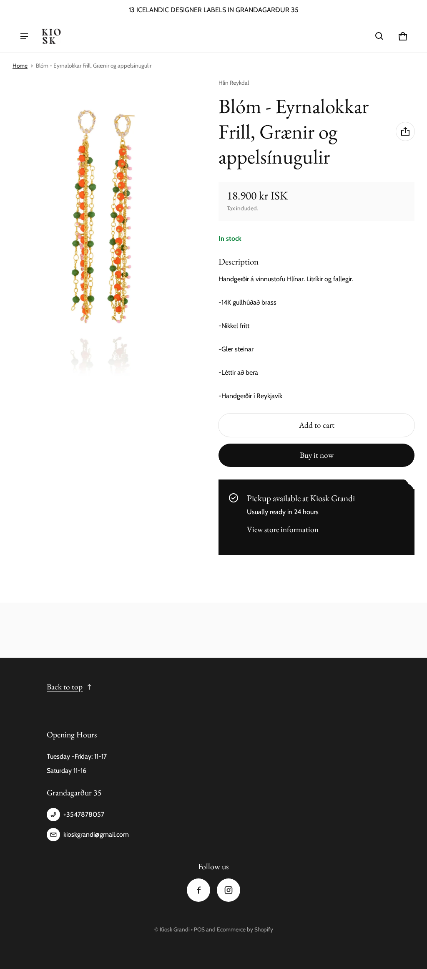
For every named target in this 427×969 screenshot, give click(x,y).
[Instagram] (228, 890)
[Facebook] (198, 890)
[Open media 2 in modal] (104, 235)
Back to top (65, 686)
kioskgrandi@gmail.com (96, 834)
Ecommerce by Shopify (245, 929)
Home (20, 65)
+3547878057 (83, 814)
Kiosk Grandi (175, 929)
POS (199, 929)
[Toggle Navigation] (24, 36)
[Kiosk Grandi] (51, 36)
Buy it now (317, 455)
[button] (379, 36)
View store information (283, 529)
